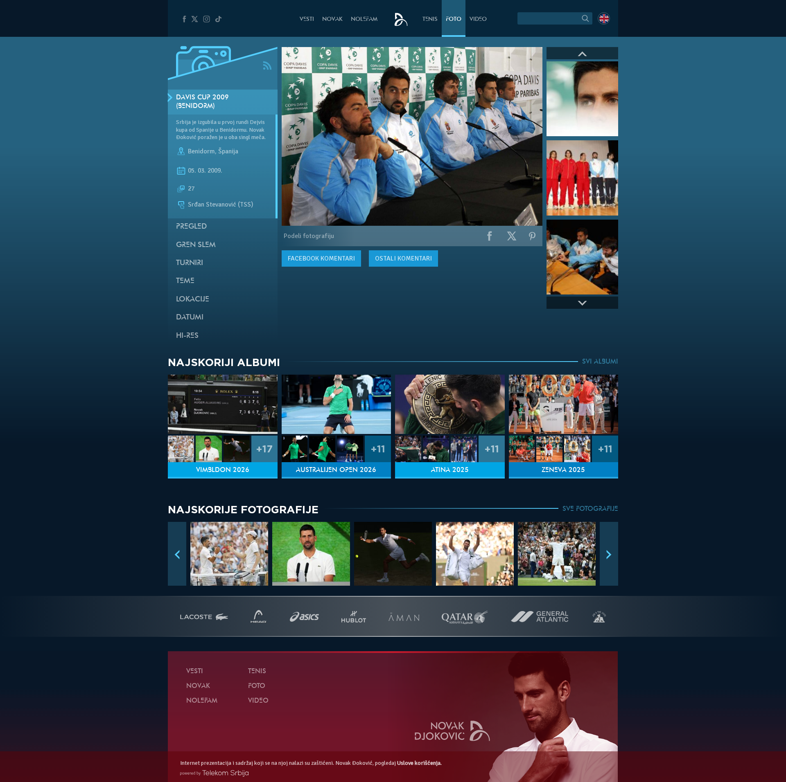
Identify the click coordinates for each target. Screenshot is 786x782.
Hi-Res (187, 336)
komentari (321, 258)
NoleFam (364, 19)
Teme (185, 281)
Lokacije (192, 299)
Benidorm (201, 151)
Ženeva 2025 (563, 470)
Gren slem (196, 245)
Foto (453, 19)
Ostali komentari (403, 258)
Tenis (430, 19)
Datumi (189, 317)
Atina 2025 (450, 470)
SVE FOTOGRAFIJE (590, 509)
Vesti (307, 19)
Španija (228, 151)
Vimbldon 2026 (222, 470)
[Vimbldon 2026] (223, 404)
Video (478, 19)
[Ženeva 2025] (564, 404)
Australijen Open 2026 (336, 470)
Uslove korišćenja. (419, 763)
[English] (604, 18)
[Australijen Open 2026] (336, 404)
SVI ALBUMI (600, 362)
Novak (332, 19)
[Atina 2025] (450, 404)
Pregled (191, 227)
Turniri (189, 263)
